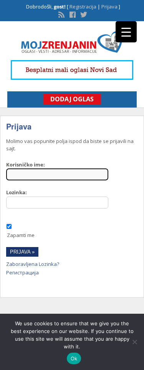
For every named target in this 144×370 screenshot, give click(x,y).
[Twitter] (83, 14)
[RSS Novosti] (61, 14)
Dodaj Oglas (72, 99)
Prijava (109, 6)
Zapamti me (21, 235)
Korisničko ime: (25, 164)
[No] (134, 342)
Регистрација (22, 272)
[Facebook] (72, 14)
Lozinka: (16, 192)
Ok (74, 358)
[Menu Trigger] (126, 31)
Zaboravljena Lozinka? (32, 264)
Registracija (83, 6)
